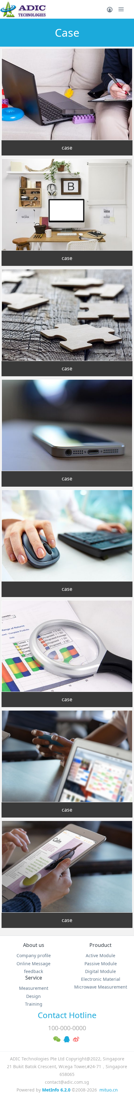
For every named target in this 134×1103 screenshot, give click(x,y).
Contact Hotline (67, 1015)
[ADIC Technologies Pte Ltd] (23, 9)
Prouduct (100, 945)
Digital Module (100, 971)
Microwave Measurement (100, 987)
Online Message (33, 963)
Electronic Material (100, 979)
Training (33, 1004)
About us (33, 945)
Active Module (100, 955)
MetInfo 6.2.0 (56, 1090)
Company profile (34, 955)
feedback (33, 971)
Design (33, 996)
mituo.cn (108, 1090)
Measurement (33, 988)
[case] (67, 94)
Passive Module (100, 963)
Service (33, 977)
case (67, 147)
